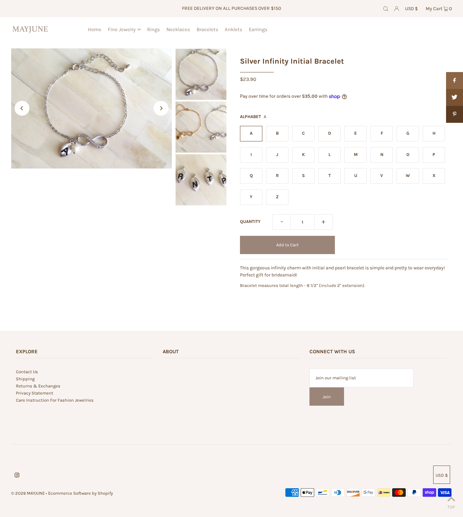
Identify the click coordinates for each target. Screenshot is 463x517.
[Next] (161, 108)
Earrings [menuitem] (258, 29)
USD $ (411, 9)
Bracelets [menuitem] (207, 29)
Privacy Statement (34, 393)
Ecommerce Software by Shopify (80, 493)
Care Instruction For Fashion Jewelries (55, 400)
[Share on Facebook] (454, 80)
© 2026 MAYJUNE (28, 493)
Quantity (250, 221)
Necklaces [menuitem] (178, 29)
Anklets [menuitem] (233, 29)
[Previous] (22, 108)
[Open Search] (385, 8)
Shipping (25, 378)
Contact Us (27, 371)
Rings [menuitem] (153, 29)
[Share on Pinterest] (454, 114)
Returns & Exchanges (38, 385)
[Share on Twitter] (454, 97)
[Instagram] (17, 476)
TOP (451, 507)
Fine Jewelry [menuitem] (122, 29)
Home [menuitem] (94, 29)
